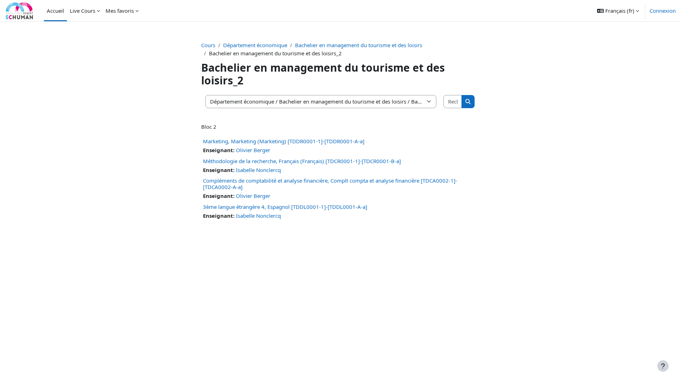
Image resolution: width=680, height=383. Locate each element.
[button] (618, 10)
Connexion (663, 10)
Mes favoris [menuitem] (120, 10)
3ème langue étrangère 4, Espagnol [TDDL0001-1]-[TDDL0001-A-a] (285, 206)
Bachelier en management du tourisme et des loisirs (358, 45)
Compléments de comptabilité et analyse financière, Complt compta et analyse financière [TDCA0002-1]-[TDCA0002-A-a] (330, 183)
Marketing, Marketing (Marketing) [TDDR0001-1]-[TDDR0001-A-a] (283, 141)
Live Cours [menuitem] (82, 10)
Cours (208, 45)
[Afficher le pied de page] (663, 366)
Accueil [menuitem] (55, 10)
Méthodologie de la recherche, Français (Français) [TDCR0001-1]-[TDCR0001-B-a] (302, 161)
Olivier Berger (253, 150)
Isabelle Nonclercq (258, 169)
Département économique (255, 45)
